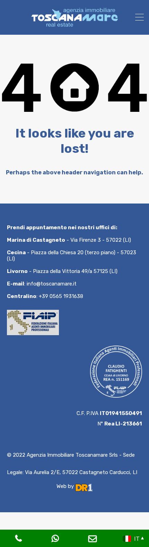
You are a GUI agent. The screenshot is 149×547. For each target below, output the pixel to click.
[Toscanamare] (74, 26)
